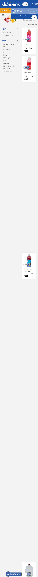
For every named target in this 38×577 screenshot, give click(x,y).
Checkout (32, 11)
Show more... (8, 72)
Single (25, 39)
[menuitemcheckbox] (10, 32)
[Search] (26, 4)
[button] (6, 10)
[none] (29, 41)
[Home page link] (10, 4)
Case (28, 39)
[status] (15, 11)
